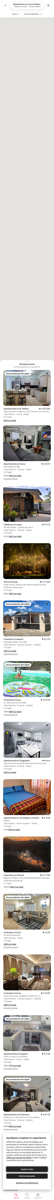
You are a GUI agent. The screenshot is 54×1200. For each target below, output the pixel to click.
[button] (10, 420)
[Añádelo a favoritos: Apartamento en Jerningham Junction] (47, 782)
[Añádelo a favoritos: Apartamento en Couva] (47, 428)
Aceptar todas (27, 1169)
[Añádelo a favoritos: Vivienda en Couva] (47, 664)
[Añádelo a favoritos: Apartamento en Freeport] (47, 1018)
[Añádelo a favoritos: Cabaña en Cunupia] (47, 489)
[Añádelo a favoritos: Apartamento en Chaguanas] (47, 725)
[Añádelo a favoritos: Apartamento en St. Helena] (47, 373)
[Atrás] (5, 5)
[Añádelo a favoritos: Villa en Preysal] (47, 546)
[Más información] (39, 367)
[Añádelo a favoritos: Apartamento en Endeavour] (47, 1079)
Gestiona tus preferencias (27, 1183)
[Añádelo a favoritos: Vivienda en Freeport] (47, 604)
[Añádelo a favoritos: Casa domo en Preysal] (47, 840)
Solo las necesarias (27, 1176)
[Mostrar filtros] (48, 5)
